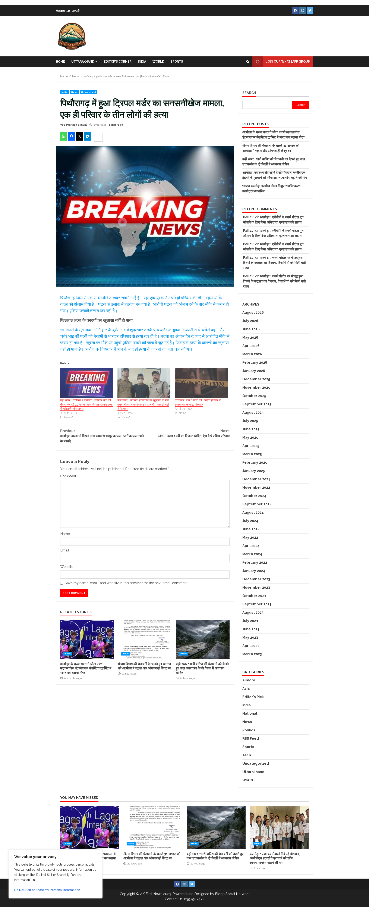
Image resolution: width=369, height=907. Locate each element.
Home (60, 61)
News (74, 92)
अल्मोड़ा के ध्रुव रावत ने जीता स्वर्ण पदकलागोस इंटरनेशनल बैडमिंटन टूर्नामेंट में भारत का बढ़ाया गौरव (87, 639)
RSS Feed (250, 738)
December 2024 (256, 479)
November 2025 (256, 387)
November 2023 (256, 587)
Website (66, 567)
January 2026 (253, 371)
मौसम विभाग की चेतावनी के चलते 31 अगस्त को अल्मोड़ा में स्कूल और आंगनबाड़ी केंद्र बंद (145, 639)
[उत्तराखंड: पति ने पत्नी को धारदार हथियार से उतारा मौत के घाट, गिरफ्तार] (201, 383)
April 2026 (250, 346)
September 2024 (257, 504)
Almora (248, 680)
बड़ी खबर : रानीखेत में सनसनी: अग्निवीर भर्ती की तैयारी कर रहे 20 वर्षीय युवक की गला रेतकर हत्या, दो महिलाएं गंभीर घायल (86, 404)
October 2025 (254, 396)
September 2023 (256, 604)
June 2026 (251, 329)
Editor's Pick (253, 697)
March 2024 (252, 554)
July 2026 (250, 321)
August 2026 (253, 312)
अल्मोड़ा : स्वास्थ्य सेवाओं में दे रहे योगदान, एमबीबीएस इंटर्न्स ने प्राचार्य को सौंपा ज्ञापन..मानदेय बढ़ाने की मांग (279, 827)
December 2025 (256, 379)
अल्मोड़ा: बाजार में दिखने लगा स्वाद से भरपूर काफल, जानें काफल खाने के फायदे (102, 436)
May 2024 (250, 537)
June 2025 (250, 429)
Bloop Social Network (232, 894)
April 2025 (250, 446)
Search (249, 93)
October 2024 (254, 496)
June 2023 (250, 629)
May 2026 (250, 337)
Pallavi (248, 217)
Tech (246, 755)
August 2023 (253, 612)
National (249, 713)
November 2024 (256, 487)
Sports (177, 61)
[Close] (98, 853)
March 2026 (252, 354)
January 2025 (253, 471)
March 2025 (252, 454)
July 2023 (250, 621)
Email (64, 550)
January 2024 (253, 571)
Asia (246, 688)
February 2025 (254, 462)
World (158, 61)
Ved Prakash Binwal (73, 124)
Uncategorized (255, 763)
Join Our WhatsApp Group (288, 61)
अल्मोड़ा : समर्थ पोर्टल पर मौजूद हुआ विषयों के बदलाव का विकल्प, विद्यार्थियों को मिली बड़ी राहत (274, 263)
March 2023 (252, 654)
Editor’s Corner (118, 61)
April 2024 (250, 546)
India (142, 61)
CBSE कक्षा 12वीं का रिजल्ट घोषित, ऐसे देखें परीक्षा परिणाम (193, 433)
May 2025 (250, 437)
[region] (55, 874)
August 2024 (253, 512)
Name (65, 534)
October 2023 (254, 596)
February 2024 (254, 562)
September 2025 (256, 404)
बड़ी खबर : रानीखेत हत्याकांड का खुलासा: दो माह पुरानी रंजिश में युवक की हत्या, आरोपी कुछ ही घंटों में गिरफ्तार (143, 404)
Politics (248, 730)
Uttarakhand (82, 61)
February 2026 (254, 362)
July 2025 (250, 421)
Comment (69, 476)
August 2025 (253, 412)
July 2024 (250, 521)
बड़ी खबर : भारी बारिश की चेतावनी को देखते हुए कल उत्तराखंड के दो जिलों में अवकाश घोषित (203, 639)
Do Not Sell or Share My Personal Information (47, 890)
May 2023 (250, 637)
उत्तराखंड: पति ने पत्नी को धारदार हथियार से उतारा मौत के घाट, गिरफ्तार (198, 402)
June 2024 (251, 529)
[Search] (247, 62)
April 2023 (250, 646)
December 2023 (256, 579)
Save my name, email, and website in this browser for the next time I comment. (126, 583)
